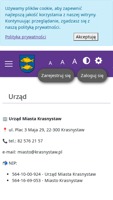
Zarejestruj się (56, 75)
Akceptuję (86, 37)
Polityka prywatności (25, 37)
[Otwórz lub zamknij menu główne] (8, 64)
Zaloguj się (92, 75)
